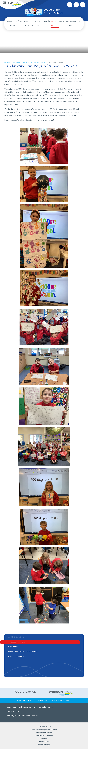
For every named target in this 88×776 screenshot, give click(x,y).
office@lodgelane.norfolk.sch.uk (22, 715)
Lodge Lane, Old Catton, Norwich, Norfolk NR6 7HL (30, 707)
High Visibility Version (44, 733)
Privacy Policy (44, 742)
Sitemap (44, 739)
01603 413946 (13, 711)
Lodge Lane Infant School (16, 62)
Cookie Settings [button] (44, 744)
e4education (52, 730)
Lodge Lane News (55, 62)
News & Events (38, 62)
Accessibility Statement (44, 736)
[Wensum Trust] (12, 4)
